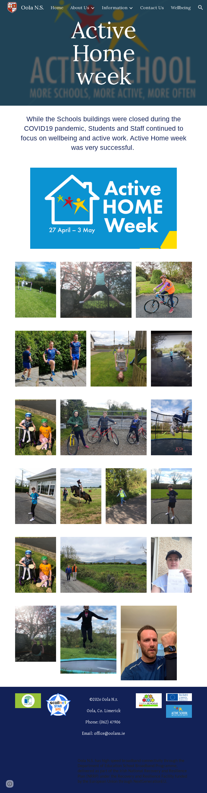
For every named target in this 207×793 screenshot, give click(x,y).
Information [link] (114, 7)
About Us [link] (79, 7)
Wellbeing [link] (181, 7)
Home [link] (57, 7)
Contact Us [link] (152, 7)
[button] (200, 7)
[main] (103, 52)
